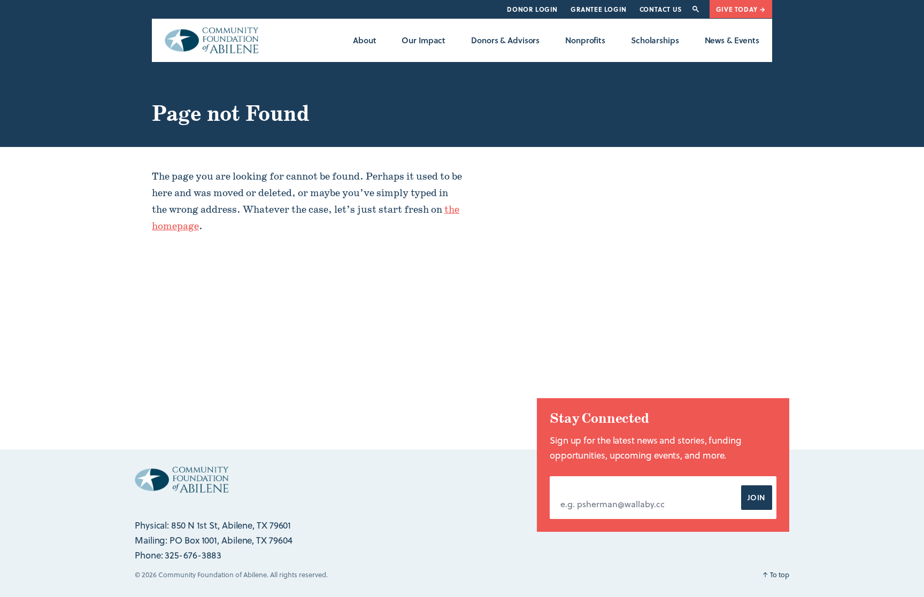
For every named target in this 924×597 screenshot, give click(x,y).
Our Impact (423, 40)
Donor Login (532, 9)
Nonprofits (585, 40)
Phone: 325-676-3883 (178, 555)
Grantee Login (599, 9)
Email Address (588, 487)
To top (775, 574)
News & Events (732, 40)
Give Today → (741, 9)
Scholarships (655, 40)
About (364, 40)
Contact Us (661, 9)
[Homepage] (212, 40)
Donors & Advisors (505, 40)
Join (757, 497)
